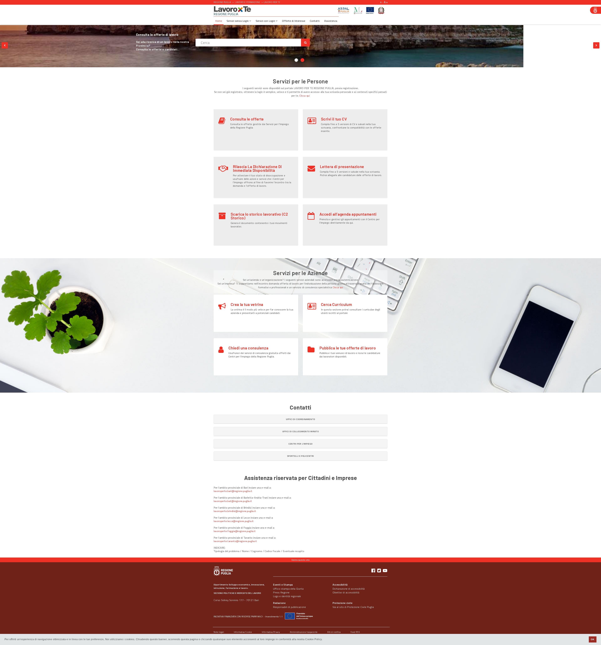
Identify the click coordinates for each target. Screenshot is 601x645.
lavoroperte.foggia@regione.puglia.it (235, 531)
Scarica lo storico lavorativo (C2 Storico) (259, 216)
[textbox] (326, 42)
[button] (300, 419)
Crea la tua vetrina (247, 304)
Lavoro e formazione (247, 2)
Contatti (315, 21)
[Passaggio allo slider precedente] (5, 45)
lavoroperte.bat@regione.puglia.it (233, 501)
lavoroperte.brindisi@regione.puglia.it (235, 511)
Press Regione (281, 592)
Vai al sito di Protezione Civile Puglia (353, 607)
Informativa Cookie (243, 632)
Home (218, 21)
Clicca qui (304, 95)
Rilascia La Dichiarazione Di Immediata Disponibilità (257, 168)
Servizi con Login (266, 21)
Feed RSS (355, 632)
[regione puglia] (595, 10)
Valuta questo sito (300, 559)
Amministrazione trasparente (304, 632)
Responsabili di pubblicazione (289, 607)
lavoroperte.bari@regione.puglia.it (233, 491)
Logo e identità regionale (287, 596)
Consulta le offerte (247, 119)
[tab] (300, 419)
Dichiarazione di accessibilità (349, 589)
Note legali (219, 632)
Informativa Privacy (271, 632)
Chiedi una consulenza (248, 348)
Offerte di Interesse (293, 21)
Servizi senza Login (238, 21)
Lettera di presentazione (342, 166)
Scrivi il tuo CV (334, 119)
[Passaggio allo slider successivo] (596, 45)
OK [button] (592, 639)
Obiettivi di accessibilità (346, 592)
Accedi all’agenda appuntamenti (348, 214)
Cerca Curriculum (336, 304)
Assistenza (330, 21)
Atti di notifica (334, 632)
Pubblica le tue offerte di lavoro (347, 348)
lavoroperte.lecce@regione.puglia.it (234, 521)
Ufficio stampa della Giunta (288, 589)
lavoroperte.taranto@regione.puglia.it (235, 541)
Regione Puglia (222, 2)
